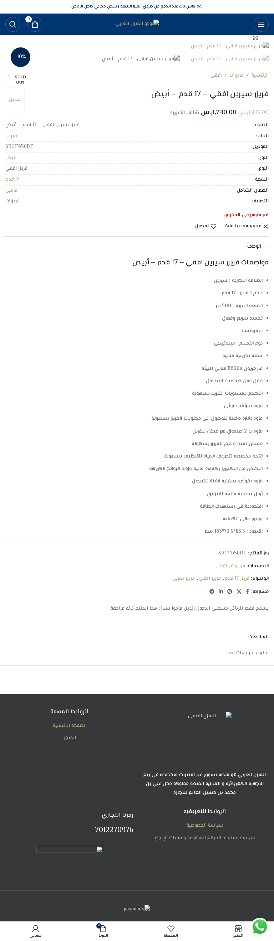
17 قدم (12, 179)
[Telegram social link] (212, 592)
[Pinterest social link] (229, 592)
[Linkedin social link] (221, 592)
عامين (11, 191)
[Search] (13, 24)
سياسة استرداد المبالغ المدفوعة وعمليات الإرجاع (204, 838)
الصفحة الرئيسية (70, 726)
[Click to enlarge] (255, 38)
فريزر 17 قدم (237, 579)
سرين (15, 100)
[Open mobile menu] (261, 24)
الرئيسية (260, 75)
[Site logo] (137, 24)
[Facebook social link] (247, 592)
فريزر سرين (183, 579)
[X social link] (239, 592)
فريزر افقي (210, 579)
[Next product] (8, 75)
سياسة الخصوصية (205, 825)
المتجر (70, 738)
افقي (216, 75)
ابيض (10, 158)
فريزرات (236, 75)
